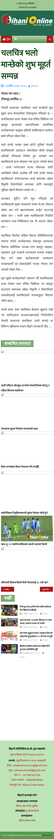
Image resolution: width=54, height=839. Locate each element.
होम (8, 39)
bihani (34, 86)
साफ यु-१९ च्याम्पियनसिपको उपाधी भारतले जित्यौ (24, 544)
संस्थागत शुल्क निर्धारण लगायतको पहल (19, 429)
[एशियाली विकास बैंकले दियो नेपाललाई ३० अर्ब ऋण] (27, 563)
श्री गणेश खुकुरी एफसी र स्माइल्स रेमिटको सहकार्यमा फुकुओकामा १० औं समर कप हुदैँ (36, 634)
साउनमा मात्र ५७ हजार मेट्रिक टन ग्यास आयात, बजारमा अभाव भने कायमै (36, 621)
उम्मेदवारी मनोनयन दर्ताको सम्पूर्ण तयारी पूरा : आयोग (9, 589)
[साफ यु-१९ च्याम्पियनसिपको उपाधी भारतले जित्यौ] (27, 528)
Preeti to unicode (27, 7)
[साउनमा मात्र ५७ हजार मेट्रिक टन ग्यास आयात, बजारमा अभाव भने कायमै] (9, 622)
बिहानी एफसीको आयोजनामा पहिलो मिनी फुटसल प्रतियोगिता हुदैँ (35, 647)
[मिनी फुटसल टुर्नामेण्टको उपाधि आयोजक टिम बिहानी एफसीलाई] (9, 610)
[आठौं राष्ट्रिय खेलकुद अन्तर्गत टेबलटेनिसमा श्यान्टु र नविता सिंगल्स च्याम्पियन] (27, 366)
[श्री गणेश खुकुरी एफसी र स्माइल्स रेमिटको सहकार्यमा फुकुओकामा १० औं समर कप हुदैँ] (9, 635)
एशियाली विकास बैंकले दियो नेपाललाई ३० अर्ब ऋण (24, 582)
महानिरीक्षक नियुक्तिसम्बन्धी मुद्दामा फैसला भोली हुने (24, 513)
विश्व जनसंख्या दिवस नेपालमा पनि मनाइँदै (20, 467)
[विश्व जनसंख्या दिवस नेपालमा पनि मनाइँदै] (27, 447)
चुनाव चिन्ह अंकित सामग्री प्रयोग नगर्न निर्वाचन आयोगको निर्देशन (47, 589)
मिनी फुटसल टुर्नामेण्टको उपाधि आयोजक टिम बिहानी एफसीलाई (35, 608)
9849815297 (47, 835)
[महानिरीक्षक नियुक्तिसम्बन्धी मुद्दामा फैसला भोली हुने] (27, 490)
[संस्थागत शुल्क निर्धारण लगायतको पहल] (27, 409)
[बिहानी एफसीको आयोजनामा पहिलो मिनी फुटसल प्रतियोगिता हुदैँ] (9, 648)
